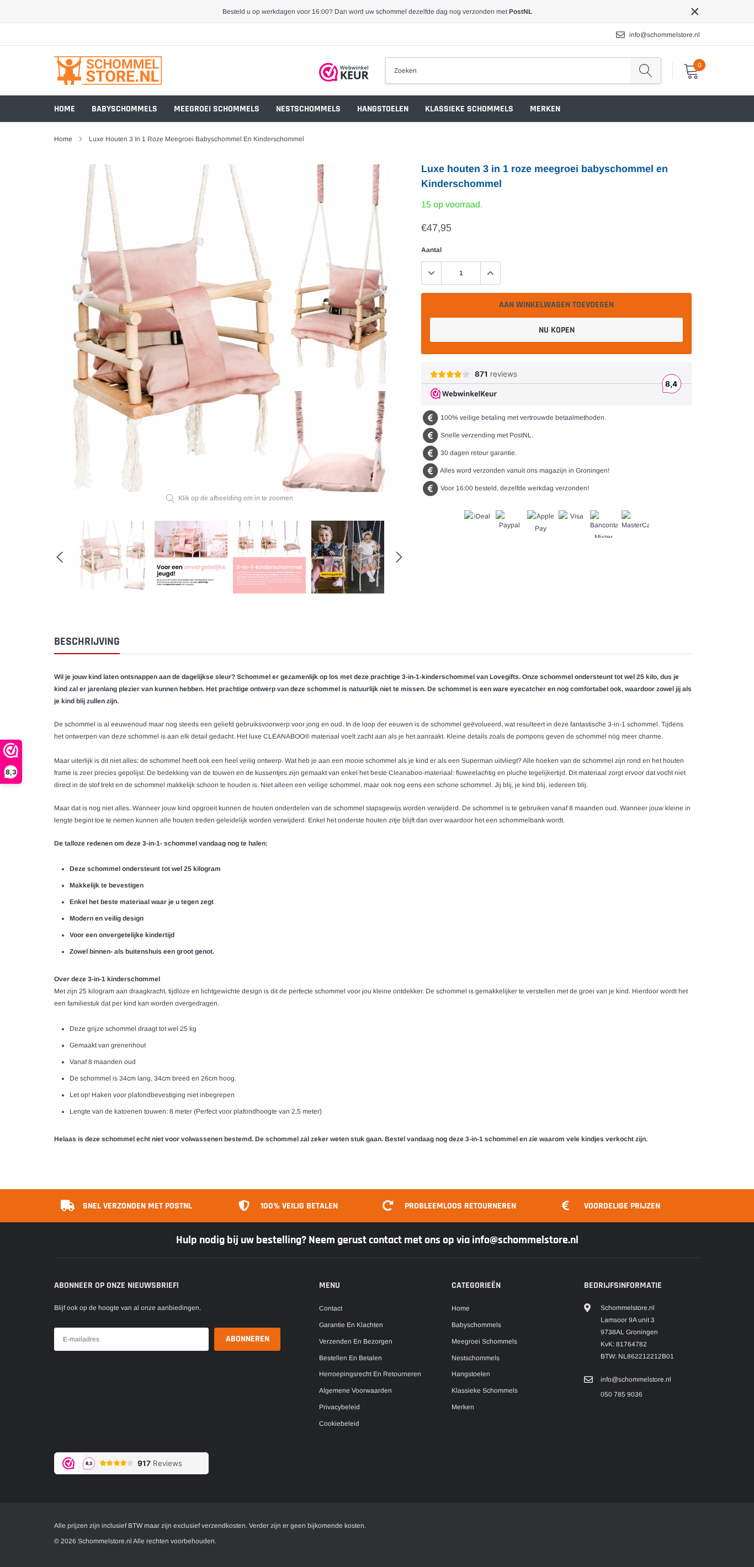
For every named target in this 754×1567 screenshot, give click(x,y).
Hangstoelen (382, 109)
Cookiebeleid (339, 1423)
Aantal (431, 250)
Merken (545, 109)
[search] (645, 70)
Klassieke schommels (469, 109)
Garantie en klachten (351, 1325)
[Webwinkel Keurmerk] (344, 72)
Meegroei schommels (216, 109)
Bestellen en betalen (350, 1358)
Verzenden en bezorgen (355, 1341)
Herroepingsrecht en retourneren (370, 1374)
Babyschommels (124, 109)
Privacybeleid (339, 1407)
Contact (330, 1308)
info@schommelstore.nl (664, 35)
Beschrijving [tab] (87, 642)
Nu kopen (557, 330)
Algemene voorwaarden (355, 1390)
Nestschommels (308, 109)
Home (64, 109)
